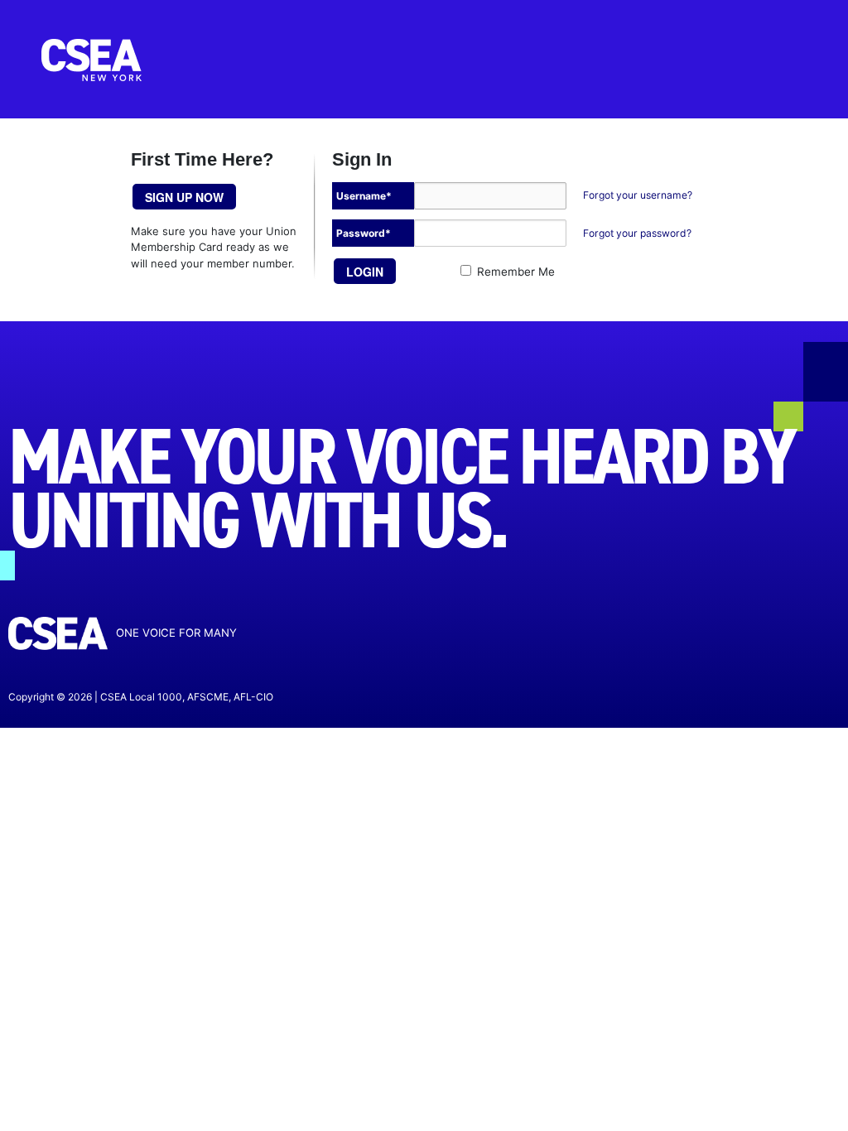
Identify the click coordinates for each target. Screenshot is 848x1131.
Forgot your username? (637, 195)
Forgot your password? (637, 233)
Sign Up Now (184, 197)
